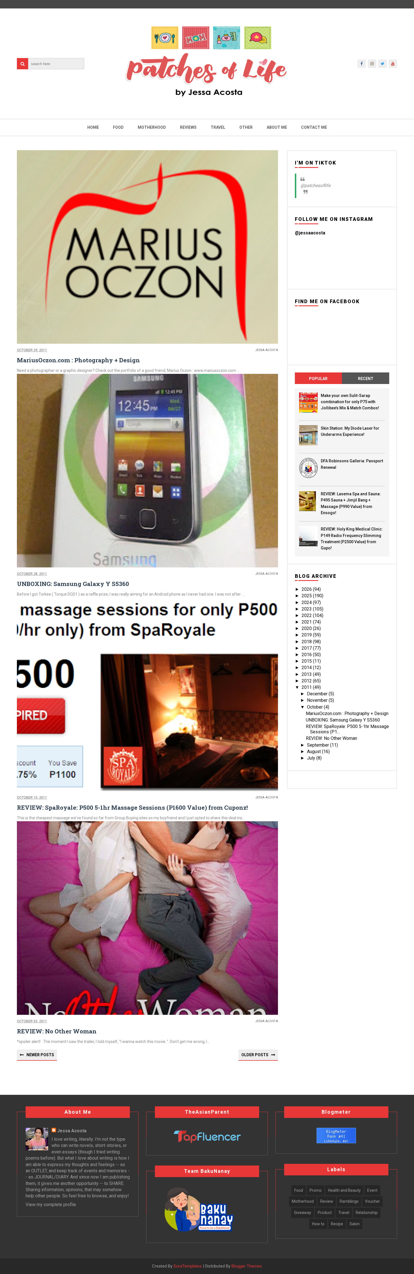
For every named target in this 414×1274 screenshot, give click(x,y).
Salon (355, 1224)
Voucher (372, 1201)
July (311, 758)
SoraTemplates (187, 1266)
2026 (307, 589)
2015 (307, 661)
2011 (307, 687)
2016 (307, 654)
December (318, 693)
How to (318, 1224)
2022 (307, 615)
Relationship (367, 1212)
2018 (307, 641)
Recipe (337, 1224)
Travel (218, 127)
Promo (316, 1190)
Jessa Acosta (71, 1130)
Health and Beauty (344, 1190)
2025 (307, 595)
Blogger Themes (247, 1266)
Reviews (188, 127)
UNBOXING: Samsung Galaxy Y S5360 (73, 584)
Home (93, 127)
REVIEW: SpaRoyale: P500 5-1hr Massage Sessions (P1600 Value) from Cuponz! (132, 807)
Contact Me (314, 127)
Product (325, 1212)
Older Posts (254, 1055)
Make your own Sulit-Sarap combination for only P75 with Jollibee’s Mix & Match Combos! (350, 401)
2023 (307, 609)
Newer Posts (40, 1055)
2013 (307, 674)
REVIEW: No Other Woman (57, 1031)
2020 (307, 628)
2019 (307, 635)
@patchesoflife (315, 185)
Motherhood (152, 127)
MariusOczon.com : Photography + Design (78, 360)
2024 (307, 602)
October (315, 707)
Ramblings (349, 1201)
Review (326, 1201)
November (318, 700)
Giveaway (302, 1212)
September (318, 745)
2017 (307, 648)
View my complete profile (51, 1204)
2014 (307, 667)
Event (372, 1190)
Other (246, 127)
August (314, 751)
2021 (307, 622)
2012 (307, 680)
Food (118, 127)
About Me (277, 127)
